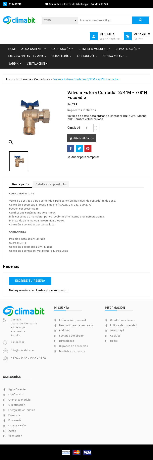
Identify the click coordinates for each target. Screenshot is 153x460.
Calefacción (15, 394)
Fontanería (15, 420)
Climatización (16, 404)
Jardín (12, 430)
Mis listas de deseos (72, 351)
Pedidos (64, 330)
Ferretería (14, 415)
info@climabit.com (23, 350)
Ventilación (15, 435)
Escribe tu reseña (30, 280)
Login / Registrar (110, 38)
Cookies (115, 335)
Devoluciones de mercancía (76, 325)
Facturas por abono (71, 335)
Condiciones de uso (122, 320)
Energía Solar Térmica (21, 410)
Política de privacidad (123, 325)
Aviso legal (117, 330)
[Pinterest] (87, 148)
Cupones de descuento (73, 346)
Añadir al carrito (82, 138)
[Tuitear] (79, 148)
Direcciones (66, 340)
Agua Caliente (17, 389)
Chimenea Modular (19, 399)
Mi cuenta (61, 307)
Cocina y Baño (17, 425)
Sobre (114, 340)
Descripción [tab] (20, 184)
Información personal (72, 320)
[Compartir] (70, 148)
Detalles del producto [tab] (50, 184)
